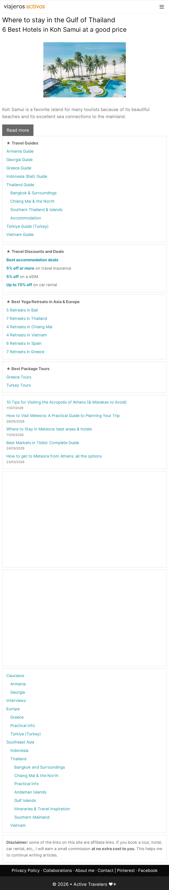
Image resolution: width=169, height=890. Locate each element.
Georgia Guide (19, 159)
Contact (106, 870)
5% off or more (20, 268)
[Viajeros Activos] (24, 6)
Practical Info (22, 725)
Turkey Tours (18, 385)
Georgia (17, 692)
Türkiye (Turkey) (25, 734)
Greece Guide (18, 168)
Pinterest (126, 870)
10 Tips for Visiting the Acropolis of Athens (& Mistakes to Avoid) (66, 402)
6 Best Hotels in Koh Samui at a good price (64, 29)
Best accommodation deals (32, 260)
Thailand (18, 758)
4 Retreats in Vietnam (26, 335)
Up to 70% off (19, 284)
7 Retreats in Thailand (26, 318)
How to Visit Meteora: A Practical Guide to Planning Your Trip (63, 415)
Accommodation (25, 218)
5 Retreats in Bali (22, 310)
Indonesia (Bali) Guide (26, 176)
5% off (12, 276)
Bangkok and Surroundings (39, 767)
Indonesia (19, 750)
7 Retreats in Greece (25, 351)
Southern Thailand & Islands (36, 209)
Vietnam (18, 825)
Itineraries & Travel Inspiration (42, 809)
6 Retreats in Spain (24, 343)
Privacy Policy (26, 870)
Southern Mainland (32, 817)
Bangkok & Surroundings (33, 193)
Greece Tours (18, 377)
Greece (17, 717)
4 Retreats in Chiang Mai (29, 326)
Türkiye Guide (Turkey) (27, 226)
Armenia (18, 684)
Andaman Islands (30, 792)
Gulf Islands (25, 800)
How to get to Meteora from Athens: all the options (54, 456)
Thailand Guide (20, 184)
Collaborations (57, 870)
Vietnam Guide (19, 234)
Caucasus (15, 675)
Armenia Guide (19, 151)
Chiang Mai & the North (32, 201)
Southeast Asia (20, 742)
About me (84, 870)
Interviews (16, 700)
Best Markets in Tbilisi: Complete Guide (42, 442)
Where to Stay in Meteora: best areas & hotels (49, 429)
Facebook (148, 870)
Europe (13, 708)
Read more (18, 130)
